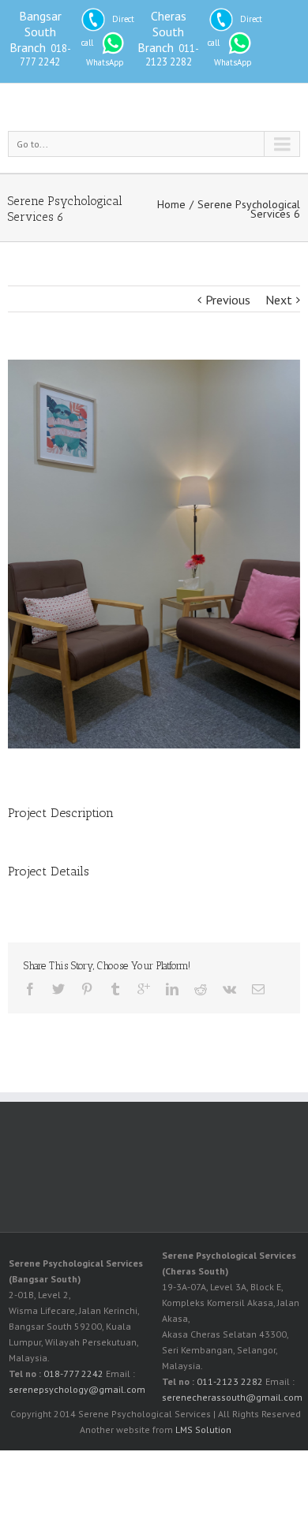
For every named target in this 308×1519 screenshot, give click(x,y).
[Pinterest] (87, 989)
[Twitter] (58, 989)
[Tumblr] (115, 989)
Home (171, 204)
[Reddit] (200, 989)
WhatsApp (104, 62)
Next (278, 300)
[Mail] (258, 989)
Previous (227, 300)
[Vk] (229, 989)
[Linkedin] (172, 989)
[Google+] (143, 989)
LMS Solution (203, 1429)
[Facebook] (30, 989)
